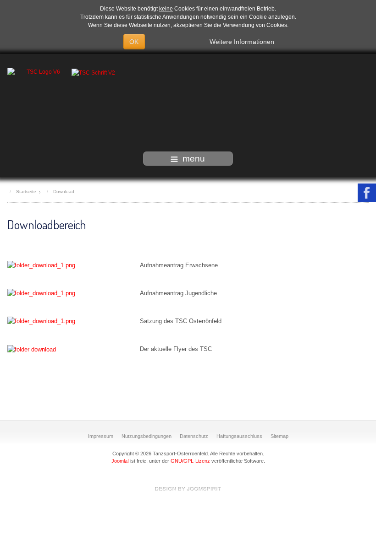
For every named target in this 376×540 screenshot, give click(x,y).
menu (193, 158)
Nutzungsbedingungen (146, 436)
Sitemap (279, 436)
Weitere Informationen (242, 41)
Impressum (100, 436)
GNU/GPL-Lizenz (190, 461)
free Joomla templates (188, 489)
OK (134, 41)
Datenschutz (194, 436)
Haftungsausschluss (239, 436)
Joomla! (120, 461)
